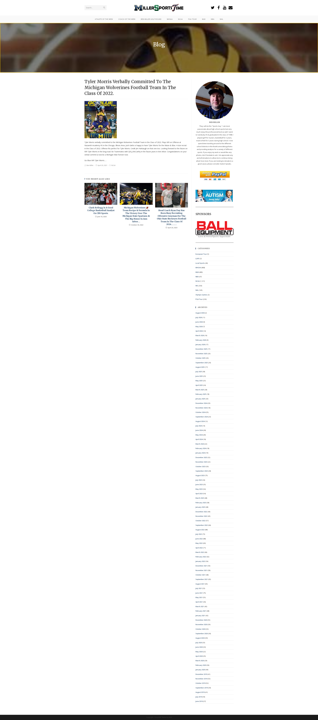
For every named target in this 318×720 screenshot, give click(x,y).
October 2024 (200, 412)
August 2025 (200, 367)
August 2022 (200, 530)
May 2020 (199, 652)
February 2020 (201, 665)
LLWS (197, 258)
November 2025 (201, 353)
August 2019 (200, 692)
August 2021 (200, 584)
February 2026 (201, 340)
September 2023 (202, 471)
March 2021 (200, 606)
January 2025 (200, 399)
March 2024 (200, 444)
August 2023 (200, 475)
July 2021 (199, 588)
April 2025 (199, 385)
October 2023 (200, 466)
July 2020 (199, 642)
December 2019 (201, 674)
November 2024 (201, 408)
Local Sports (200, 263)
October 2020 (200, 629)
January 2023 (200, 507)
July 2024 (199, 426)
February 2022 (201, 557)
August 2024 (200, 421)
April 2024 (199, 439)
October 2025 (200, 358)
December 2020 (201, 620)
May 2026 (199, 326)
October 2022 (200, 520)
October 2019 (200, 683)
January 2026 (200, 344)
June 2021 (199, 593)
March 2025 (200, 390)
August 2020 (200, 638)
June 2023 (199, 484)
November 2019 (201, 679)
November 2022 (201, 516)
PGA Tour (199, 299)
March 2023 (200, 498)
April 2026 (199, 331)
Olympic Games (201, 295)
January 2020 (200, 670)
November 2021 (201, 570)
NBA (197, 276)
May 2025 (199, 380)
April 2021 (199, 602)
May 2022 (199, 543)
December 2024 (201, 403)
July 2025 (199, 371)
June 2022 (199, 539)
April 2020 (199, 656)
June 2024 (199, 430)
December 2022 (201, 512)
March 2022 (200, 552)
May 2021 (199, 597)
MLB (197, 272)
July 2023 (199, 480)
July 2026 (199, 317)
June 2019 (199, 701)
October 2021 (200, 575)
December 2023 (201, 457)
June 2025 (199, 376)
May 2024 (199, 435)
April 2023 (199, 493)
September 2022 (202, 525)
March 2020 (200, 660)
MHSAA (198, 267)
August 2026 (200, 313)
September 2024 (202, 417)
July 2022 (199, 534)
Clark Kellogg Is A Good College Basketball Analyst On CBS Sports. (101, 210)
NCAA (113, 165)
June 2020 (199, 647)
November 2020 (201, 624)
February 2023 (201, 502)
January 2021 (200, 615)
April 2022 (199, 548)
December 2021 (201, 566)
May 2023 (199, 489)
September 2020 (202, 633)
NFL (197, 286)
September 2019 (202, 688)
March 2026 (200, 335)
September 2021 (202, 579)
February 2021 (201, 611)
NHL (197, 290)
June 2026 (199, 322)
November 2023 (201, 462)
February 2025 (201, 394)
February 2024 (201, 448)
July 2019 (199, 697)
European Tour (201, 254)
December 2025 (201, 349)
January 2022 (200, 561)
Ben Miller (90, 165)
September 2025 (202, 362)
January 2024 (200, 453)
